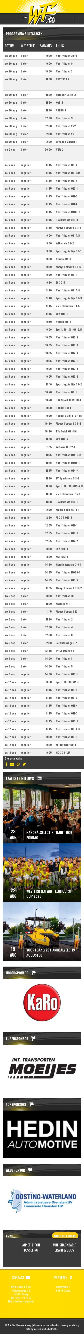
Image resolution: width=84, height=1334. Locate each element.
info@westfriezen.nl (23, 1301)
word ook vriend (65, 1236)
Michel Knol (65, 1247)
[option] (42, 1003)
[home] (42, 12)
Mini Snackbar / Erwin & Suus (31, 1248)
